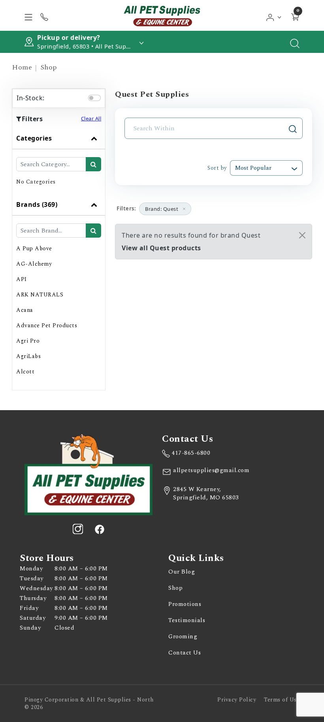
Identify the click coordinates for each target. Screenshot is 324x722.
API (21, 279)
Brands (36, 204)
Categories (34, 138)
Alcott (25, 372)
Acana (24, 310)
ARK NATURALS (39, 295)
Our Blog (181, 572)
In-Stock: (31, 98)
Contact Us (184, 653)
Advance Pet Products (46, 325)
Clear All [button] (91, 118)
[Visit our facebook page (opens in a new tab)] (99, 529)
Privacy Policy (236, 699)
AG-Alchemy (34, 264)
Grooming (182, 636)
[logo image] (162, 15)
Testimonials (186, 620)
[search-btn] (93, 164)
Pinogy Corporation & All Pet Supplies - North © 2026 (89, 703)
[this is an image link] (88, 473)
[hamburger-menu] (28, 15)
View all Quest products (161, 248)
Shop (48, 67)
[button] (274, 15)
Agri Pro (28, 341)
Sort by (217, 168)
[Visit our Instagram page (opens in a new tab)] (78, 529)
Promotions (184, 604)
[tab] (58, 161)
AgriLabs (28, 356)
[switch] (94, 98)
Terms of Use (282, 699)
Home (22, 67)
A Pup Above (34, 248)
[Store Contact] (44, 15)
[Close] (302, 235)
